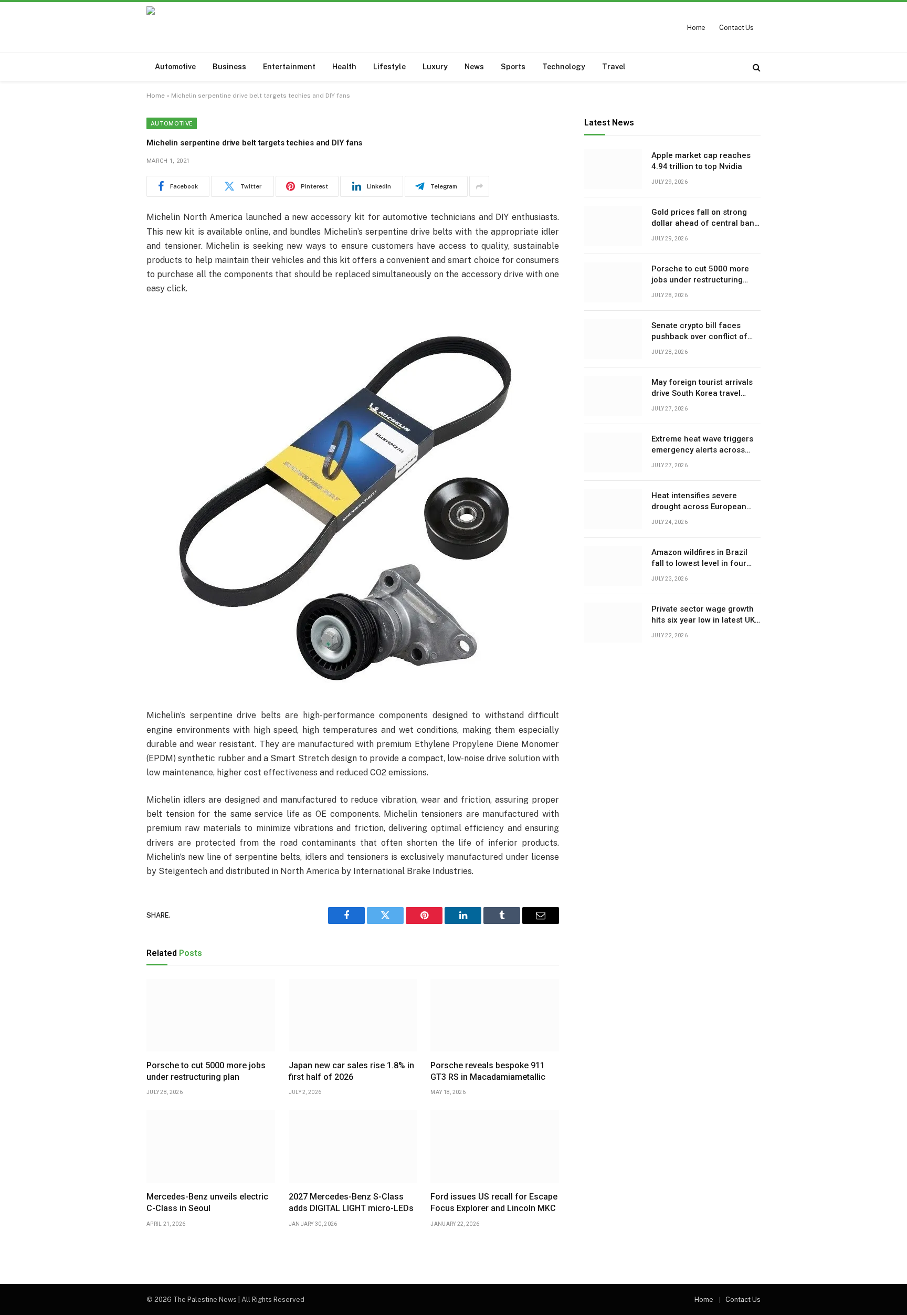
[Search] (756, 67)
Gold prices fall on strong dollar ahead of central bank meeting (704, 218)
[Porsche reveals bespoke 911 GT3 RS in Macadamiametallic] (494, 1015)
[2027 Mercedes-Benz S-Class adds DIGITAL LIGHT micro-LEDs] (353, 1146)
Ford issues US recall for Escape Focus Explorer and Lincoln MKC (493, 1202)
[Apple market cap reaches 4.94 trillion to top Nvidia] (613, 169)
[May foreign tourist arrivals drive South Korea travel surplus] (613, 396)
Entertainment (289, 66)
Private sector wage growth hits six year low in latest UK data (703, 615)
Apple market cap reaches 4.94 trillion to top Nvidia (701, 161)
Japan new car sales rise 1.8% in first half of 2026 (351, 1071)
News (474, 66)
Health (344, 66)
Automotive (175, 66)
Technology (563, 66)
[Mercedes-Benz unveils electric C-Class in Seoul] (210, 1146)
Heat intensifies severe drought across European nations (698, 502)
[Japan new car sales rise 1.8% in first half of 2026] (353, 1015)
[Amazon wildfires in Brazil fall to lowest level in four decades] (613, 566)
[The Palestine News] (217, 27)
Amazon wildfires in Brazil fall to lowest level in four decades (699, 559)
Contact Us (736, 27)
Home (696, 27)
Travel (614, 66)
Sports (513, 66)
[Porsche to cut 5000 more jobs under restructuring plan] (210, 1015)
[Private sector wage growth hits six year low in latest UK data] (613, 623)
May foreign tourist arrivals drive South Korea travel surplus (702, 388)
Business (229, 66)
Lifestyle (389, 66)
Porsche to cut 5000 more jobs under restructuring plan (206, 1071)
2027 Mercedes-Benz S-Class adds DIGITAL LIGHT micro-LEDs (351, 1202)
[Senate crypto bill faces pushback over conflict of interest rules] (613, 339)
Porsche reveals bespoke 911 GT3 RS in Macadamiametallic (487, 1071)
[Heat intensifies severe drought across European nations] (613, 509)
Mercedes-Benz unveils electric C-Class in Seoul (207, 1202)
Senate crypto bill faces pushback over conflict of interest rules (699, 332)
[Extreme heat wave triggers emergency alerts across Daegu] (613, 452)
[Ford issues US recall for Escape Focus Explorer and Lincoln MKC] (494, 1146)
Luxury (435, 66)
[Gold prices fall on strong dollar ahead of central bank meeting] (613, 226)
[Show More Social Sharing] (479, 186)
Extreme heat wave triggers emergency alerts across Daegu (702, 445)
